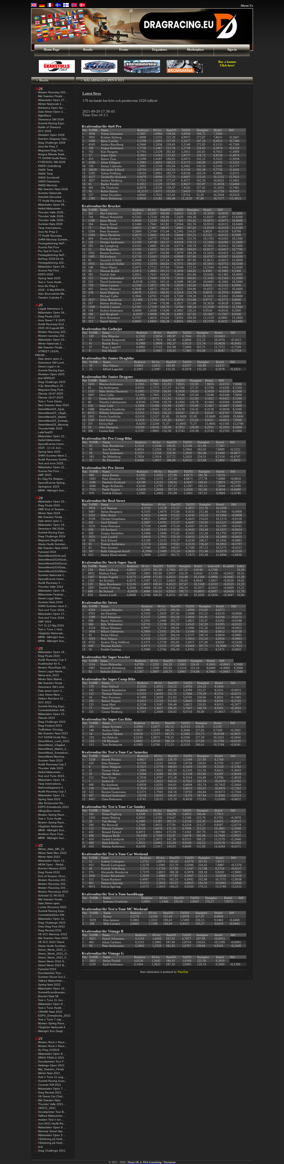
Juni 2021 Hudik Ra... (52, 1123)
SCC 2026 (44, 131)
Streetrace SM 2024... (52, 528)
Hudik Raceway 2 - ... (51, 582)
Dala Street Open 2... (51, 111)
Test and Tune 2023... (52, 775)
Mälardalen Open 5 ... (52, 1135)
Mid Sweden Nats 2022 (53, 938)
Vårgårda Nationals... (51, 633)
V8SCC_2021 (47, 1107)
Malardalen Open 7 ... (52, 1088)
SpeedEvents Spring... (52, 482)
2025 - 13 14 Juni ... (51, 447)
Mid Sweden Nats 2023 (53, 733)
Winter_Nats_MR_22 (51, 849)
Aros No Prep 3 (48, 146)
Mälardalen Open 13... (52, 795)
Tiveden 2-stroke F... (51, 297)
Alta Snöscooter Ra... (51, 803)
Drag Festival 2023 (50, 725)
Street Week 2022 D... (52, 961)
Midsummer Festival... (51, 594)
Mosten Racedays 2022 (53, 891)
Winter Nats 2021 (49, 1073)
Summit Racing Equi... (52, 123)
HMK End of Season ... (53, 509)
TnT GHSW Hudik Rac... (53, 737)
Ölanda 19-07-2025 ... (52, 393)
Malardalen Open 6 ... (52, 1127)
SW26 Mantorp (47, 185)
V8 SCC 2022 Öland (51, 941)
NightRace (44, 115)
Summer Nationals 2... (52, 575)
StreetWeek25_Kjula (51, 409)
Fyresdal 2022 (47, 969)
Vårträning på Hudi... (51, 1138)
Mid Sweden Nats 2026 (53, 189)
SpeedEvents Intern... (52, 443)
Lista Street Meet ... (50, 694)
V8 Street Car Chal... (51, 1096)
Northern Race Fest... (51, 834)
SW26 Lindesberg (49, 165)
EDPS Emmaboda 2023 (53, 806)
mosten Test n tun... (51, 1119)
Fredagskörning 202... (52, 262)
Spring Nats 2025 (49, 451)
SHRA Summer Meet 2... (53, 455)
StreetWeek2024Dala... (53, 567)
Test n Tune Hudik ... (51, 282)
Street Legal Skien (50, 598)
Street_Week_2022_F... (53, 957)
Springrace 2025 (48, 486)
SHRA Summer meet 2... (53, 606)
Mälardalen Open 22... (52, 436)
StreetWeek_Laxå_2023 (53, 741)
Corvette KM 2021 (49, 1084)
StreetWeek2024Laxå (52, 555)
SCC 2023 (44, 702)
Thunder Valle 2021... (52, 1104)
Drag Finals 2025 (49, 316)
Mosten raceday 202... (52, 335)
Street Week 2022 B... (52, 965)
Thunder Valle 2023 (50, 768)
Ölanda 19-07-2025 (50, 397)
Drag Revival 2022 (50, 930)
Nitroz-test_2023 (48, 675)
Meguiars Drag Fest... (51, 150)
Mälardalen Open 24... (52, 312)
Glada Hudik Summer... (52, 544)
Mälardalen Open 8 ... (52, 1053)
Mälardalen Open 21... (52, 467)
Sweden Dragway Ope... (53, 138)
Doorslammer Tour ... (51, 972)
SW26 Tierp (45, 169)
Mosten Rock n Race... (52, 1042)
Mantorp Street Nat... (51, 1131)
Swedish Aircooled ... (51, 196)
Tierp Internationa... (50, 227)
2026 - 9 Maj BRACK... (52, 289)
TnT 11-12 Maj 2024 (51, 625)
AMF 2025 (44, 474)
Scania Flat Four (48, 247)
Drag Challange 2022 (51, 922)
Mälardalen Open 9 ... (52, 1003)
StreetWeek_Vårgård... (52, 744)
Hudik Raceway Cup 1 (52, 791)
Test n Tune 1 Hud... (51, 629)
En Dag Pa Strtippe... (51, 478)
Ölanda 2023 (46, 717)
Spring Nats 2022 (49, 984)
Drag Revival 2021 (50, 1092)
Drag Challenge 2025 (51, 381)
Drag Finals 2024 (49, 505)
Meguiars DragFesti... (51, 540)
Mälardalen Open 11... (52, 918)
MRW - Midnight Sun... (52, 490)
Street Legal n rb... (50, 366)
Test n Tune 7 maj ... (51, 1019)
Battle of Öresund (49, 127)
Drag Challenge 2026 (51, 142)
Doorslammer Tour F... (52, 1061)
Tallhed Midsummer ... (52, 980)
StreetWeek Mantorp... (52, 756)
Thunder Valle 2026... (52, 212)
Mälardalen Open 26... (52, 204)
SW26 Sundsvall (48, 177)
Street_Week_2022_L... (53, 949)
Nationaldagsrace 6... (51, 787)
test (40, 1146)
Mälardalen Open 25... (52, 266)
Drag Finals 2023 (49, 655)
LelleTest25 (45, 432)
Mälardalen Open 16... (52, 652)
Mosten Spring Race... (52, 814)
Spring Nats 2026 (49, 278)
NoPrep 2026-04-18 (51, 258)
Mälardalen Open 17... (52, 613)
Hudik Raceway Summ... (53, 459)
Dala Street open (49, 903)
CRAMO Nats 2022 (50, 1011)
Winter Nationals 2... (51, 103)
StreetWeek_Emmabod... (54, 752)
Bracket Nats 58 (48, 996)
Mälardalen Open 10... (52, 988)
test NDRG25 (46, 378)
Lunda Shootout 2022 (52, 907)
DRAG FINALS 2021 (51, 1057)
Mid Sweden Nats (49, 1100)
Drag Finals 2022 (49, 872)
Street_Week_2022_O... (53, 953)
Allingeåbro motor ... (51, 810)
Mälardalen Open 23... (52, 339)
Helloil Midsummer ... (51, 208)
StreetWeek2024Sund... (53, 563)
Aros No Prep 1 (48, 285)
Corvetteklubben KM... (52, 710)
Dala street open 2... (51, 358)
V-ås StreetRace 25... (51, 385)
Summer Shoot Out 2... (53, 976)
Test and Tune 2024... (52, 609)
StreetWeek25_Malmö (52, 416)
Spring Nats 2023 (49, 799)
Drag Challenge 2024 (51, 536)
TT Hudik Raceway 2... (52, 200)
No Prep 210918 (48, 1049)
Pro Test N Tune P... (51, 251)
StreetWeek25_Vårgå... (53, 412)
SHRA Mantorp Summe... (54, 239)
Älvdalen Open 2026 (51, 134)
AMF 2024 (44, 621)
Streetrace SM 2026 (51, 119)
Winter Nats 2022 (49, 856)
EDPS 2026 (45, 274)
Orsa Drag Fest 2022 (51, 926)
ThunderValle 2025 (50, 428)
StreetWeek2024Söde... (53, 559)
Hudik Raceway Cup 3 (52, 659)
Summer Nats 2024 (50, 602)
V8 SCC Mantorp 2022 (52, 934)
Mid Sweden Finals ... (51, 96)
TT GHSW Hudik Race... (53, 158)
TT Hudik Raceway (50, 235)
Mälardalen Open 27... (52, 100)
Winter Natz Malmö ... (51, 679)
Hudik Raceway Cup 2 (52, 764)
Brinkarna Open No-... (52, 107)
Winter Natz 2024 (49, 513)
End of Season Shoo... (53, 876)
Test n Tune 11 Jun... (51, 1000)
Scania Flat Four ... (50, 270)
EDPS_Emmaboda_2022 (54, 1015)
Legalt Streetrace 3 (50, 308)
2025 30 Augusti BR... (52, 328)
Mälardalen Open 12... (52, 860)
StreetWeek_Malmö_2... (53, 748)
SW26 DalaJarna (49, 181)
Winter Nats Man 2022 (52, 852)
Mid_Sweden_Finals (51, 1069)
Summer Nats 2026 (50, 223)
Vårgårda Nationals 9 (51, 1027)
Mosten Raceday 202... (53, 92)
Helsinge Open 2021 (51, 1065)
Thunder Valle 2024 (50, 586)
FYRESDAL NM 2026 (51, 162)
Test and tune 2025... (52, 463)
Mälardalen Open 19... (52, 524)
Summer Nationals (49, 193)
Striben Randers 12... (51, 698)
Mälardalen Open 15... (52, 713)
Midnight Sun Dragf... (51, 1031)
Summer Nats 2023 (50, 760)
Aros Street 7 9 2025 (51, 320)
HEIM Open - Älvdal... (52, 864)
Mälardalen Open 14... (52, 779)
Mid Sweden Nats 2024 (53, 547)
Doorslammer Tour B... (52, 1111)
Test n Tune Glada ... (51, 401)
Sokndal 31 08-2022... (52, 895)
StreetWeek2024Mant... (53, 571)
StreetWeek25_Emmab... (54, 420)
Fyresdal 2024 (47, 551)
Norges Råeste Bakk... (52, 154)
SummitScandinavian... (52, 992)
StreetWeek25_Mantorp (53, 424)
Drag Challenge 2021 (51, 1150)
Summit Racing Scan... (52, 1080)
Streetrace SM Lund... (52, 362)
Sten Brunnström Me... (52, 293)
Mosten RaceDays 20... (53, 667)
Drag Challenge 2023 (51, 721)
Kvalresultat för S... (50, 663)
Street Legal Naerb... (51, 671)
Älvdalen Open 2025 (51, 374)
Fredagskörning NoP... (52, 243)
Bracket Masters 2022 (52, 868)
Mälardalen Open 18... (52, 590)
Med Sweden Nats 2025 (53, 405)
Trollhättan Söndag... (51, 729)
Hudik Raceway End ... (52, 324)
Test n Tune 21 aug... (52, 1077)
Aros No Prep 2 (48, 231)
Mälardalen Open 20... (52, 501)
